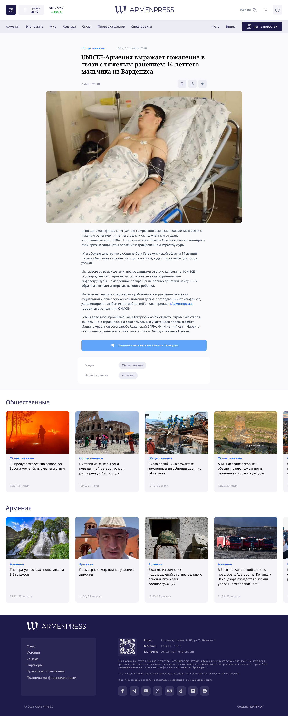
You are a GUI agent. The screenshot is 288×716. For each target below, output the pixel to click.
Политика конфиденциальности (51, 677)
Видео (231, 26)
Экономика (34, 26)
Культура (69, 26)
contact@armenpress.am (177, 651)
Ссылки (32, 659)
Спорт (86, 26)
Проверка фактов (111, 26)
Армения (13, 26)
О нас (31, 646)
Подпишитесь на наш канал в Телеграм (148, 345)
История (33, 652)
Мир (53, 26)
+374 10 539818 (171, 646)
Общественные (132, 365)
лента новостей (265, 26)
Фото (215, 26)
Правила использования (46, 671)
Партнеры (34, 665)
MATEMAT (257, 706)
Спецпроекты (141, 26)
